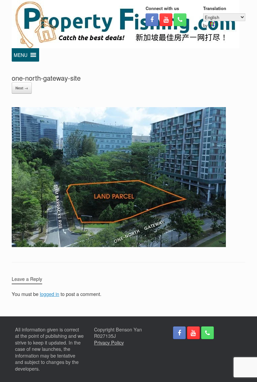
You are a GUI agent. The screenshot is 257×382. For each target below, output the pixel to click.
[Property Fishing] (125, 24)
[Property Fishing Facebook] (152, 19)
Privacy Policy (109, 342)
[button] (20, 55)
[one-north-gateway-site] (119, 245)
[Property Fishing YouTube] (166, 19)
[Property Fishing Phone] (180, 19)
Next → (21, 87)
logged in (49, 294)
